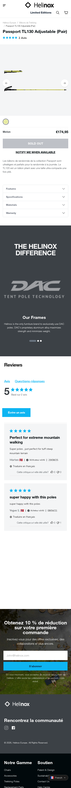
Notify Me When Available (35, 152)
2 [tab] (38, 341)
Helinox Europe (9, 22)
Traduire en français (24, 466)
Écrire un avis (16, 412)
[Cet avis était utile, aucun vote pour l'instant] (52, 472)
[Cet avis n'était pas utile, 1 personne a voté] (58, 522)
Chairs (7, 769)
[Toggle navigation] (5, 5)
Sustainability (44, 775)
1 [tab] (32, 341)
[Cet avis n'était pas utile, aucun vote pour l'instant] (58, 472)
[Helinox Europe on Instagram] (6, 727)
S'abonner (35, 666)
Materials (11, 204)
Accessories (10, 775)
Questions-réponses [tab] (30, 381)
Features (11, 188)
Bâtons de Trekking (27, 22)
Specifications (14, 196)
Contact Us (43, 781)
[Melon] (6, 122)
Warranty (11, 212)
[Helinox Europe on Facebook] (13, 727)
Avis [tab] (7, 381)
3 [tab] (41, 341)
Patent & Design (46, 769)
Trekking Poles (11, 781)
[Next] (64, 83)
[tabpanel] (35, 80)
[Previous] (6, 83)
